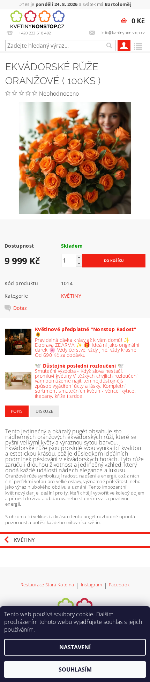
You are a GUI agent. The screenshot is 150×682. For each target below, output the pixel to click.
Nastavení (75, 647)
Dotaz (20, 308)
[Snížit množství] (79, 263)
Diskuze (44, 411)
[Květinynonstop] (37, 18)
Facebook (119, 585)
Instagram (91, 585)
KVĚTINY (71, 295)
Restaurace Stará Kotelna (47, 585)
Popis (17, 411)
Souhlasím (75, 669)
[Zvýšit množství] (79, 257)
